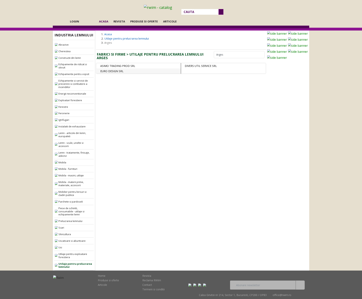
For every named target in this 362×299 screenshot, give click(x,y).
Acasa (104, 21)
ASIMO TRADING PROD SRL (117, 66)
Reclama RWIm (151, 280)
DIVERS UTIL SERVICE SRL (201, 66)
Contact (147, 285)
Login (74, 21)
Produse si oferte (144, 21)
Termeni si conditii (153, 289)
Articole (170, 21)
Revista (119, 21)
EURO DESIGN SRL (111, 71)
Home (101, 276)
